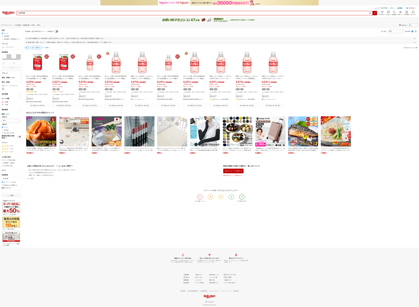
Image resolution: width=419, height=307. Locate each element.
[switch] (19, 137)
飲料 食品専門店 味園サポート (115, 99)
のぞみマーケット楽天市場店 (219, 99)
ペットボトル (13, 85)
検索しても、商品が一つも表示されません (41, 175)
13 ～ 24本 (5, 102)
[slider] (2, 60)
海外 (8, 114)
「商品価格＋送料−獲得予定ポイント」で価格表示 (38, 31)
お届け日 (4, 124)
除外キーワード (6, 188)
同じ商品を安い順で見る (37, 105)
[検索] (375, 13)
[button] (411, 8)
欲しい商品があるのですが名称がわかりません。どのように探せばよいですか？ (52, 170)
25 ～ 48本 (5, 104)
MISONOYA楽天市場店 (35, 101)
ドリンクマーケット (139, 99)
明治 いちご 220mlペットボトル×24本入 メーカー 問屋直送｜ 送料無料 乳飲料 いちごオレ (142, 78)
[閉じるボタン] (415, 38)
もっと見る (30, 178)
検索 (12, 67)
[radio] (2, 33)
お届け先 (4, 117)
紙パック (5, 85)
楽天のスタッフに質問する (233, 171)
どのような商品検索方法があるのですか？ (41, 172)
